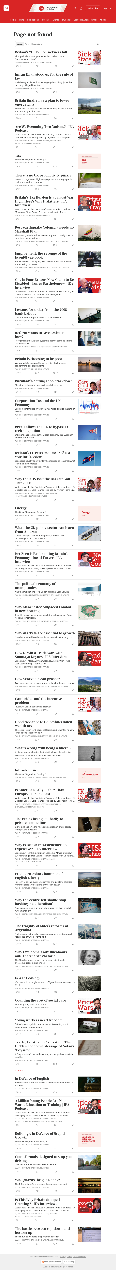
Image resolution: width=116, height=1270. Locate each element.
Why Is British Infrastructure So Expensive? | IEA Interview (40, 847)
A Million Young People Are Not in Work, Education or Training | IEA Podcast (42, 1105)
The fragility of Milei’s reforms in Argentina (41, 928)
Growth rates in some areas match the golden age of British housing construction (44, 616)
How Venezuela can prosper (37, 679)
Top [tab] (27, 44)
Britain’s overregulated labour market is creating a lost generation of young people (41, 1025)
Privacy (62, 1256)
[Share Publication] (81, 8)
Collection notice (79, 1256)
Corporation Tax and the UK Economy (38, 403)
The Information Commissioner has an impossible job (41, 1184)
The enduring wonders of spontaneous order (37, 1236)
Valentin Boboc (29, 347)
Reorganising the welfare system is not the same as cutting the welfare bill (43, 342)
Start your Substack (52, 1262)
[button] (12, 19)
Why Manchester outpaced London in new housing (43, 609)
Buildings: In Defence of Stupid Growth (40, 1135)
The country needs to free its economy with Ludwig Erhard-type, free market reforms (44, 236)
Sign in (107, 8)
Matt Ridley (58, 1240)
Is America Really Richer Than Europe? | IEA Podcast (39, 792)
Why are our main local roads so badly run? (36, 1164)
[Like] (17, 147)
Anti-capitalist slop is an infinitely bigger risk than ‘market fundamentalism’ (43, 909)
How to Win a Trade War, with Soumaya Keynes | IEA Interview (41, 655)
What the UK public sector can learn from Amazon (44, 530)
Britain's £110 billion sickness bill (41, 52)
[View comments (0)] (37, 92)
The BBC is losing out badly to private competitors (39, 821)
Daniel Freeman (55, 1122)
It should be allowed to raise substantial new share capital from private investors (43, 828)
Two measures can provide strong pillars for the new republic (45, 683)
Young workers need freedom (39, 1020)
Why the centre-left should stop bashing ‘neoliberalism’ (40, 902)
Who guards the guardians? (37, 1180)
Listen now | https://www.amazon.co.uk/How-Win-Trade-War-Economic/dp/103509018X (43, 662)
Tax (18, 156)
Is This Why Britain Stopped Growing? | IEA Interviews (37, 1202)
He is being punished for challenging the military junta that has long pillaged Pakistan (43, 83)
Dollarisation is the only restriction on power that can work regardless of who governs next (43, 935)
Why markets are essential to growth (45, 633)
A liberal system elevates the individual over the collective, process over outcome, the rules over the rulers (43, 753)
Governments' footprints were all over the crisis (38, 317)
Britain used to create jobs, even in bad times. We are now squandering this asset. (43, 263)
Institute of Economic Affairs (38, 62)
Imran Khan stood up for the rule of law (44, 76)
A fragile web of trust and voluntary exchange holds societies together (44, 1055)
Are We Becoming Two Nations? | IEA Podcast (44, 128)
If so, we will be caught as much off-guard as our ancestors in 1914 (45, 983)
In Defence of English (32, 1079)
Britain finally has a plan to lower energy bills (42, 102)
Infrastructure (26, 770)
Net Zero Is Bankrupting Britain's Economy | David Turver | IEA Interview (41, 558)
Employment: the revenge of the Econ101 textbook (41, 255)
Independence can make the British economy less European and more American (44, 436)
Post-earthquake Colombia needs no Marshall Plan (44, 229)
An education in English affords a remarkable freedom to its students (44, 1084)
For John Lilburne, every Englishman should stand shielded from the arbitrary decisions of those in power (43, 883)
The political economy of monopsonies (35, 586)
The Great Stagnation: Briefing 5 (30, 159)
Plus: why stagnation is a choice (30, 1004)
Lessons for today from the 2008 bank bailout (41, 311)
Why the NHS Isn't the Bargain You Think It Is (42, 481)
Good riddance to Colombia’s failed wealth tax (43, 724)
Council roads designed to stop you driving (43, 1159)
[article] (58, 59)
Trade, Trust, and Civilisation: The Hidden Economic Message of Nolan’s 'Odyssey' (44, 1046)
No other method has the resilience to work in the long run (43, 637)
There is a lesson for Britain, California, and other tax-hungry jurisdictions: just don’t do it (44, 731)
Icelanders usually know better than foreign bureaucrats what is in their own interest (45, 462)
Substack (46, 1267)
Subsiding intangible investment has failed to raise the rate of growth (45, 410)
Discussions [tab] (36, 44)
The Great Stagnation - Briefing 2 (31, 1141)
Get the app (69, 1262)
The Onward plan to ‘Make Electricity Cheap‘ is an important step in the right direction (44, 110)
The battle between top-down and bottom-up (42, 1230)
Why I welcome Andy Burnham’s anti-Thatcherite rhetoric (41, 954)
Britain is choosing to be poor (38, 359)
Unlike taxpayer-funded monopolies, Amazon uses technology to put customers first (39, 537)
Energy (21, 508)
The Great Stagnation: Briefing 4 (30, 511)
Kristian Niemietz (36, 143)
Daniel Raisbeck (30, 241)
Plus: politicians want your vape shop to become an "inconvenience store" (40, 57)
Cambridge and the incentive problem (38, 701)
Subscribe (92, 8)
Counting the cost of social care (40, 1000)
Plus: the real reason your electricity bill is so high (39, 385)
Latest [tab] (19, 44)
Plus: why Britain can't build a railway (33, 706)
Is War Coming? (27, 978)
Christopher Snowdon (37, 496)
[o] (90, 132)
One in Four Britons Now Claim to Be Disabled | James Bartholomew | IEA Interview (44, 283)
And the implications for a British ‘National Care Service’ (42, 591)
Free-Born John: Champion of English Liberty (39, 876)
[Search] (75, 8)
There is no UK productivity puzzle (43, 175)
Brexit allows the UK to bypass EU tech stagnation (42, 429)
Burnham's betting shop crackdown (44, 381)
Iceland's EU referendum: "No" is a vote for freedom (42, 455)
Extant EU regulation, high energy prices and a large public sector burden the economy (43, 180)
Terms (69, 1256)
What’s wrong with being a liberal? (43, 748)
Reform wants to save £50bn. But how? (41, 335)
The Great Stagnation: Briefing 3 (30, 774)
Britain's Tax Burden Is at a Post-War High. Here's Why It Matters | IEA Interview (44, 201)
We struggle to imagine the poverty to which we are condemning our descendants (40, 364)
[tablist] (29, 44)
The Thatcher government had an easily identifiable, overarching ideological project (40, 961)
